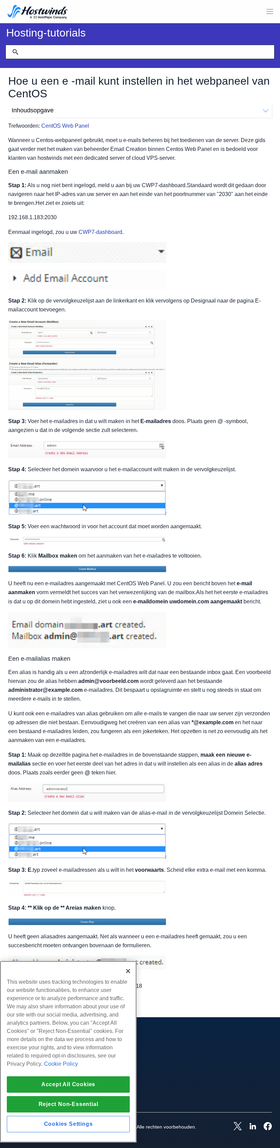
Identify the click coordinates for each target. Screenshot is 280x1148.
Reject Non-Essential (68, 1104)
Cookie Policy (61, 1064)
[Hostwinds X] (234, 1127)
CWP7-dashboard (100, 232)
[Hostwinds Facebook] (264, 1127)
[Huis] (37, 12)
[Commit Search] (15, 52)
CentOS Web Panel (65, 126)
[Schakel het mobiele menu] (269, 11)
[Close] (128, 971)
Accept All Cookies (68, 1084)
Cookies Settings (68, 1124)
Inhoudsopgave (33, 110)
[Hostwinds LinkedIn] (249, 1127)
